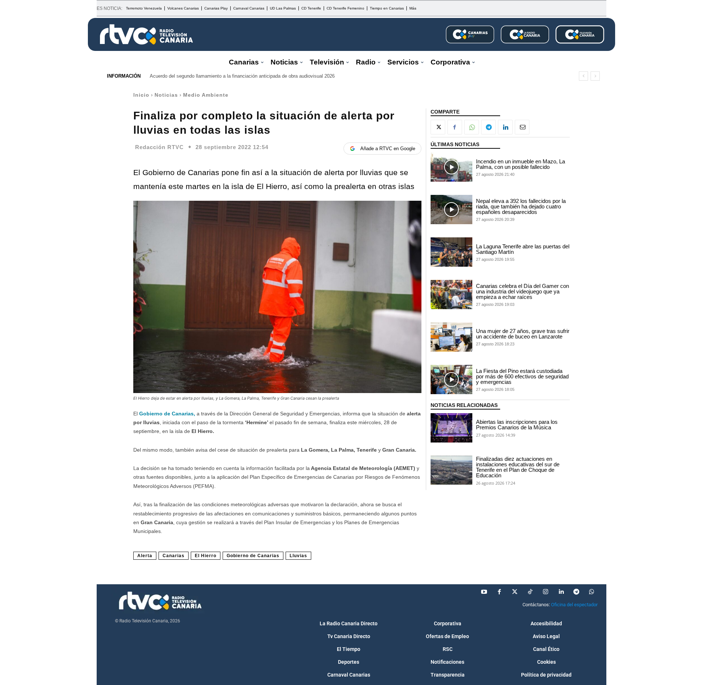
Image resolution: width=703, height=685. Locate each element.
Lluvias (298, 555)
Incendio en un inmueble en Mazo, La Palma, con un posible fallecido (520, 164)
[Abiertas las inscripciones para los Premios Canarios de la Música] (451, 428)
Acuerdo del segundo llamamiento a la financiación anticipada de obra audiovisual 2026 (242, 76)
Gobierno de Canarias (253, 555)
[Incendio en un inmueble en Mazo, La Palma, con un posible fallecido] (451, 167)
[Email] (522, 127)
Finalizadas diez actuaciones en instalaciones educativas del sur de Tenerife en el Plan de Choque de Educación (517, 467)
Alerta (144, 555)
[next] (595, 76)
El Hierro (205, 555)
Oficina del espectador (574, 604)
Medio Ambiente (205, 95)
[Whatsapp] (592, 592)
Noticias (166, 95)
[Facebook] (454, 127)
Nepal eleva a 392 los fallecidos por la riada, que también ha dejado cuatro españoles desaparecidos (521, 206)
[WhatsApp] (471, 127)
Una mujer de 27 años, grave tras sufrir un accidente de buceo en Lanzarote (522, 334)
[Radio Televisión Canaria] (146, 34)
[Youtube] (484, 592)
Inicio (141, 95)
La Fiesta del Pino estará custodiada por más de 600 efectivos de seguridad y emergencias (522, 376)
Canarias (174, 555)
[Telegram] (488, 127)
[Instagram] (545, 592)
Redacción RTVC (159, 147)
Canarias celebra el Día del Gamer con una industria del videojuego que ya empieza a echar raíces (522, 291)
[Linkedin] (505, 127)
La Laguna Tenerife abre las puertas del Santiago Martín (522, 249)
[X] (438, 127)
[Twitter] (515, 592)
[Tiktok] (530, 592)
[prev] (583, 76)
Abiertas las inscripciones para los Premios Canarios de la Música (517, 424)
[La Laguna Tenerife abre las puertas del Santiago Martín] (451, 252)
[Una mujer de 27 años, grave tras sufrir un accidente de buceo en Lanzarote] (451, 337)
